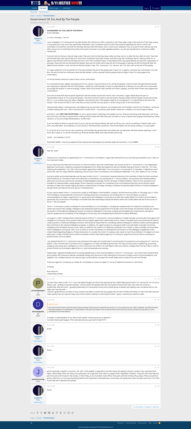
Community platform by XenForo (95, 427)
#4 (158, 300)
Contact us (120, 423)
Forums (43, 8)
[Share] (155, 27)
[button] (59, 8)
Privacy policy (142, 423)
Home (34, 8)
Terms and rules (131, 423)
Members (66, 8)
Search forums (44, 12)
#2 (158, 147)
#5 (158, 325)
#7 (158, 367)
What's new (53, 8)
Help (149, 423)
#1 (158, 27)
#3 (158, 279)
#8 (158, 386)
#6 (158, 346)
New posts (33, 12)
